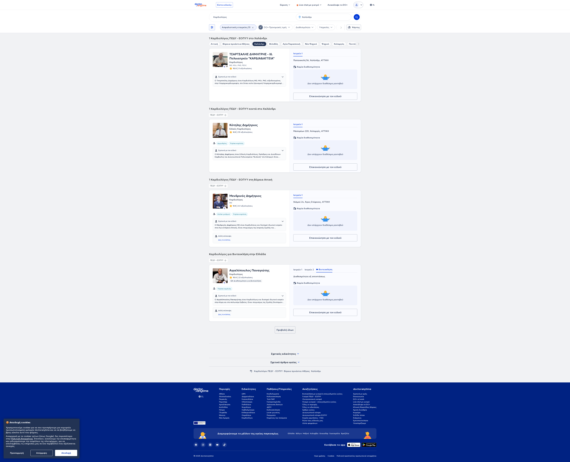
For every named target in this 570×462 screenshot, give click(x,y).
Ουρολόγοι (246, 415)
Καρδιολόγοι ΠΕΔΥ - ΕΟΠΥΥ (268, 371)
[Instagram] (203, 444)
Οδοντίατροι (247, 402)
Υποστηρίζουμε (359, 423)
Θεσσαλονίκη (225, 396)
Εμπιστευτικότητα (360, 420)
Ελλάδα (291, 433)
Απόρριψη (41, 453)
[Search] (357, 17)
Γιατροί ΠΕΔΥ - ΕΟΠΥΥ (311, 396)
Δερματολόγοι (248, 396)
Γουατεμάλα (334, 433)
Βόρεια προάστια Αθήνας (236, 44)
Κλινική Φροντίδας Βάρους (364, 407)
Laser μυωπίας (273, 412)
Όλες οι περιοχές (309, 404)
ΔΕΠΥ (269, 407)
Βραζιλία (345, 433)
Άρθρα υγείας (308, 410)
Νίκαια (222, 415)
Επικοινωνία (358, 396)
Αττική (214, 44)
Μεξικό (306, 433)
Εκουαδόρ (324, 433)
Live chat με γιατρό (361, 402)
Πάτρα (222, 410)
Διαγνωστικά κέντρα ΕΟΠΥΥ (314, 415)
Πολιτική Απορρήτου (22, 438)
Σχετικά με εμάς (360, 394)
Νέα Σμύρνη (224, 418)
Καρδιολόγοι (247, 418)
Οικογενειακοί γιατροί (312, 399)
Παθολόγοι (246, 404)
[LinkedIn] (210, 444)
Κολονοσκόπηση (274, 396)
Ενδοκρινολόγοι (248, 412)
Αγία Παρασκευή (291, 44)
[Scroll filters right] (339, 27)
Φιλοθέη (273, 44)
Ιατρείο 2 (309, 269)
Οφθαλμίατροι (248, 410)
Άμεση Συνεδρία (360, 410)
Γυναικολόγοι (247, 399)
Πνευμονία (271, 415)
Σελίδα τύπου (359, 415)
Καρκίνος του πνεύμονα (277, 418)
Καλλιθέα (223, 407)
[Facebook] (196, 444)
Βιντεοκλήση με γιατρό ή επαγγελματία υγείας (322, 394)
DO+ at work (358, 399)
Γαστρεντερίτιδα (274, 402)
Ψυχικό (325, 44)
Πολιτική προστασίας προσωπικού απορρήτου (356, 456)
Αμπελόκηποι (224, 404)
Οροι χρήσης (319, 456)
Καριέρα (357, 412)
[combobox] (251, 17)
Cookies (331, 456)
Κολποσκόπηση (273, 410)
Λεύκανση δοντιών (275, 404)
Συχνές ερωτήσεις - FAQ (312, 418)
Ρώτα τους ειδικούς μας (312, 420)
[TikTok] (224, 444)
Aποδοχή (66, 453)
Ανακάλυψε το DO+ (361, 404)
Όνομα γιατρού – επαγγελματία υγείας (319, 402)
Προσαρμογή (17, 453)
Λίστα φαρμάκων (309, 423)
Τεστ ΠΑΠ (271, 399)
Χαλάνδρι (259, 44)
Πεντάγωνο (355, 44)
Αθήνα (222, 394)
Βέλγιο (299, 433)
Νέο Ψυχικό (311, 44)
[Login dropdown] (358, 5)
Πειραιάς (223, 399)
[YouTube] (217, 444)
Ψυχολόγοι (246, 407)
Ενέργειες (357, 418)
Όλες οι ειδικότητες (310, 407)
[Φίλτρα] (212, 27)
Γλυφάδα (223, 412)
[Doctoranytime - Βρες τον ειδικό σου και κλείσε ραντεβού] (251, 371)
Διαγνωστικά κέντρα (311, 412)
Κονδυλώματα (273, 394)
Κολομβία (314, 433)
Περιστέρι (223, 402)
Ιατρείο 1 (298, 53)
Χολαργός (339, 44)
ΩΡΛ (244, 394)
